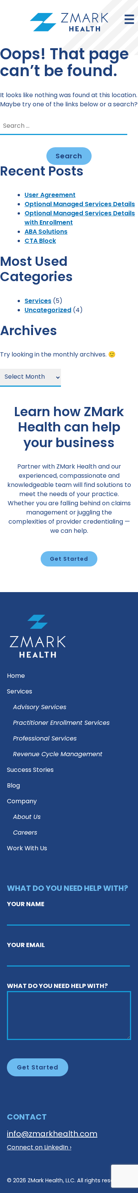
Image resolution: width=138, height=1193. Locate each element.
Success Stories (30, 770)
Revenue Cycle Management (57, 755)
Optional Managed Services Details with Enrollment (80, 218)
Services (38, 301)
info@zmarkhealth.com (52, 1134)
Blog (13, 786)
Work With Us (27, 849)
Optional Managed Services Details (80, 205)
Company (22, 802)
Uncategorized (48, 311)
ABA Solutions (46, 232)
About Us (27, 817)
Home (16, 676)
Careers (25, 833)
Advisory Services (39, 708)
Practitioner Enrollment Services (61, 723)
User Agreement (50, 195)
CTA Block (40, 241)
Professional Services (45, 739)
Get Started (69, 559)
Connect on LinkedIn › (39, 1147)
